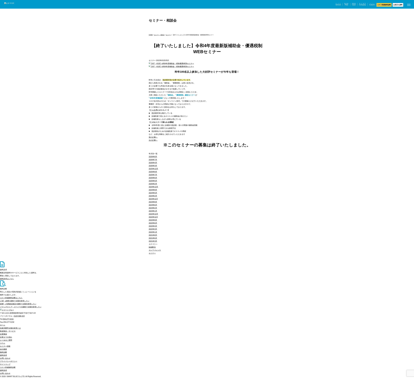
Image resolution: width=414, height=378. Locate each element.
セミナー (152, 253)
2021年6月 (153, 238)
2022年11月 (153, 217)
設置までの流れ (6, 337)
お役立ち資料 (397, 5)
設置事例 (3, 334)
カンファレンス (155, 250)
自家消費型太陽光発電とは (10, 328)
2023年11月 (153, 199)
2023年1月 (153, 211)
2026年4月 (153, 163)
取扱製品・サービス (8, 331)
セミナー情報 (5, 346)
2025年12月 (153, 169)
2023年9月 (153, 202)
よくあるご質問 (6, 340)
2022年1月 (153, 232)
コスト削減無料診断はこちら (11, 298)
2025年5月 (153, 181)
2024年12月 (153, 187)
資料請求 (3, 355)
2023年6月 (153, 205)
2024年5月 (153, 193)
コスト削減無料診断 (384, 5)
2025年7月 (153, 175)
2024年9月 (153, 190)
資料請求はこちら (7, 279)
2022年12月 (153, 214)
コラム (2, 343)
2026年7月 (153, 160)
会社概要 (3, 349)
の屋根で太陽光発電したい (14, 301)
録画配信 (152, 247)
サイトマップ (5, 364)
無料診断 (3, 352)
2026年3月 (153, 166)
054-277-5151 (8, 319)
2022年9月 (153, 220)
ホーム (2, 325)
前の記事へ (153, 137)
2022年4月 (153, 226)
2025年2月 (153, 184)
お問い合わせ (5, 358)
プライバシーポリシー (8, 361)
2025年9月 (153, 172)
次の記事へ (153, 140)
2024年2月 (153, 196)
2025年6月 (153, 178)
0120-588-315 (19, 316)
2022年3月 (153, 229)
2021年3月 (153, 241)
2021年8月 (153, 235)
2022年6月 (153, 223)
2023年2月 (153, 208)
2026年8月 (153, 157)
